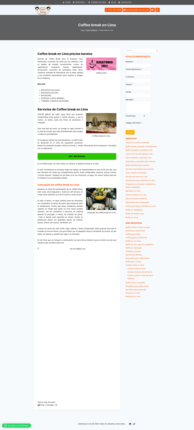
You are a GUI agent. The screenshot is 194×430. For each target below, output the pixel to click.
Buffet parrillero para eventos (137, 165)
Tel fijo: (128, 92)
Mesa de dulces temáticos (136, 199)
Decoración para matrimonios (137, 258)
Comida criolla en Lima (135, 265)
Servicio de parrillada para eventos (140, 169)
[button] (16, 426)
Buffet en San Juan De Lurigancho (139, 244)
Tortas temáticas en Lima (136, 195)
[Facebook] (130, 424)
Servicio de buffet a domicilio (137, 143)
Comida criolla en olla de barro (139, 272)
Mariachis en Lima (133, 191)
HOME (68, 2)
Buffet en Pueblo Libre (135, 214)
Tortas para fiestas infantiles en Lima (141, 206)
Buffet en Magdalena (134, 210)
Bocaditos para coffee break (137, 286)
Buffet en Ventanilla (134, 248)
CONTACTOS (126, 2)
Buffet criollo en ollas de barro (138, 227)
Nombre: (130, 62)
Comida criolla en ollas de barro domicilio (140, 277)
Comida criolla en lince (136, 269)
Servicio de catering (134, 255)
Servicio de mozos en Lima (136, 177)
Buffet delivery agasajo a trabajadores (141, 146)
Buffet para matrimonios (135, 231)
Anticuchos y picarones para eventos (141, 161)
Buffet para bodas (133, 234)
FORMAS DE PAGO (98, 2)
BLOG (113, 2)
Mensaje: (130, 100)
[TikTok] (134, 424)
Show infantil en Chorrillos (136, 173)
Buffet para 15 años (133, 262)
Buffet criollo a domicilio (135, 283)
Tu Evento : (130, 77)
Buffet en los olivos (133, 241)
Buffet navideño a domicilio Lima (139, 150)
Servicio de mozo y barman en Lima (140, 180)
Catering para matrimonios (136, 238)
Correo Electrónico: (134, 69)
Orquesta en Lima (133, 293)
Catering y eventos (133, 251)
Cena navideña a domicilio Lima (138, 158)
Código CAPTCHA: (134, 123)
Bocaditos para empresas (136, 290)
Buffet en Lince (132, 217)
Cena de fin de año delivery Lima (139, 154)
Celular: (129, 84)
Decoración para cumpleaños (137, 202)
